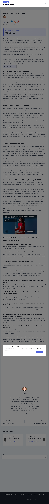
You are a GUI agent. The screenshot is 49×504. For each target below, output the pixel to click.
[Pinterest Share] (18, 22)
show (14, 66)
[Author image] (4, 16)
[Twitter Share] (8, 22)
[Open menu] (45, 3)
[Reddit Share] (15, 22)
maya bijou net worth (40, 422)
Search (3, 454)
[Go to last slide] (5, 439)
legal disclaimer (32, 494)
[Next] (44, 439)
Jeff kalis (31, 441)
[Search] (45, 457)
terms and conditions (20, 494)
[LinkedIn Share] (11, 22)
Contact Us (41, 494)
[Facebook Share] (5, 21)
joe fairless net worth (9, 422)
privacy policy (9, 494)
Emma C (13, 16)
